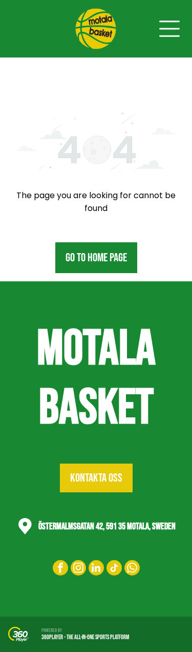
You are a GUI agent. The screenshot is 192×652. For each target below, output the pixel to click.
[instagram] (78, 569)
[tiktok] (114, 569)
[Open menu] (169, 28)
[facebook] (60, 569)
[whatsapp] (132, 569)
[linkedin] (96, 569)
